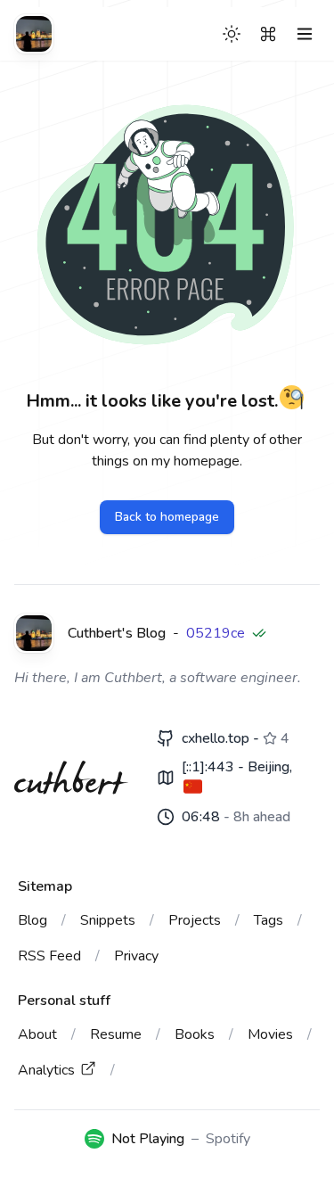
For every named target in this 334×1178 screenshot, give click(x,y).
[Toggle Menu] (304, 34)
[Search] (268, 34)
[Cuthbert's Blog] (33, 34)
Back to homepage (167, 516)
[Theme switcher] (231, 34)
